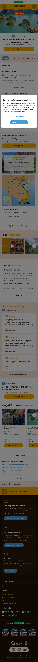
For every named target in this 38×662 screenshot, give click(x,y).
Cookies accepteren (19, 122)
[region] (19, 111)
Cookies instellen (19, 117)
